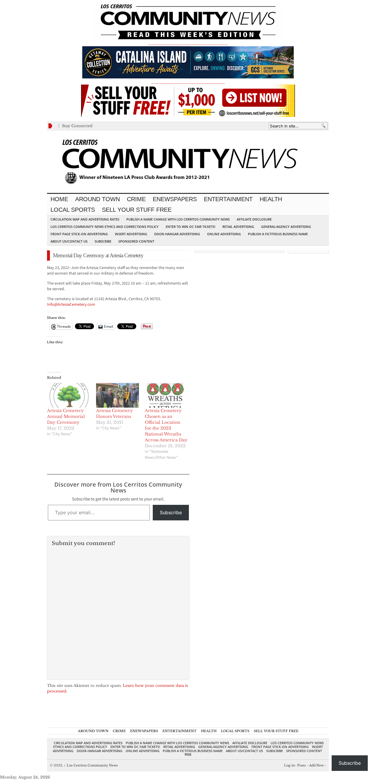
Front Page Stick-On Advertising (79, 234)
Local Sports (73, 209)
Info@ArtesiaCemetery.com (71, 304)
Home (59, 199)
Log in (289, 765)
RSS (188, 754)
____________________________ (188, 81)
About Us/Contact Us (69, 241)
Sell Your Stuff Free (137, 209)
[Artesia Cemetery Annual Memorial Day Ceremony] (68, 395)
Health (271, 199)
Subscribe (103, 241)
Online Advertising (224, 234)
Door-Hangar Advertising (177, 234)
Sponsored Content (136, 241)
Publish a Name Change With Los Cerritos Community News (178, 219)
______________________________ (188, 43)
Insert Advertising (131, 234)
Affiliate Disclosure (254, 219)
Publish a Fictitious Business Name (278, 234)
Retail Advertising (238, 226)
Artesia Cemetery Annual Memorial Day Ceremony (66, 416)
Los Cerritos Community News (91, 765)
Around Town (97, 199)
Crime (136, 199)
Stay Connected (77, 125)
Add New (316, 765)
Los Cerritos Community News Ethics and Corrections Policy (105, 226)
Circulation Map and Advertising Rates (85, 219)
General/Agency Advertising (286, 226)
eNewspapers (175, 199)
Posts (301, 765)
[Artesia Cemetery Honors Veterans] (117, 395)
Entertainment (228, 199)
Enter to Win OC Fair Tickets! (190, 226)
